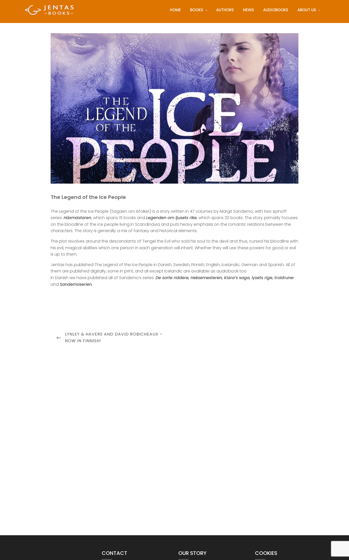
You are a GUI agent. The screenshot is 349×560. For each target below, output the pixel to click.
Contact (114, 553)
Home (175, 10)
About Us (306, 10)
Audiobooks (275, 10)
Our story (192, 553)
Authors (225, 10)
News (248, 10)
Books (196, 10)
